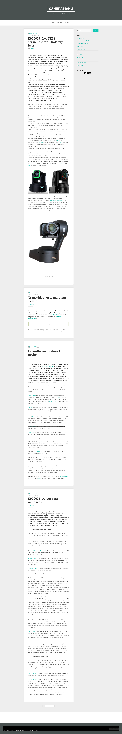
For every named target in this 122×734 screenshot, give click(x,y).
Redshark (58, 317)
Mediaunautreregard (81, 49)
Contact (67, 22)
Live (62, 465)
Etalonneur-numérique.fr (82, 43)
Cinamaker (30, 407)
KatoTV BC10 (31, 618)
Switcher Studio (32, 395)
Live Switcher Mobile (47, 366)
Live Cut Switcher (32, 426)
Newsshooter (32, 318)
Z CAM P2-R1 (31, 597)
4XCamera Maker (63, 476)
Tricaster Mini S (32, 679)
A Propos (60, 22)
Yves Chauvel (80, 65)
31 (51, 706)
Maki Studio (43, 442)
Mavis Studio (39, 451)
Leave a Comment (33, 33)
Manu (32, 49)
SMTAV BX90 (62, 163)
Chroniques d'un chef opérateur (84, 41)
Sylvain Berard (80, 57)
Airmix (33, 416)
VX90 (60, 142)
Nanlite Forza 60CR (32, 558)
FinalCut (40, 478)
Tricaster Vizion (32, 673)
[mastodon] (90, 73)
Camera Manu (61, 9)
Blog (53, 22)
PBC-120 (41, 142)
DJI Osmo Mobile (53, 401)
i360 (29, 165)
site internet (53, 315)
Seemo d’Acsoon (58, 397)
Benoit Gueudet (80, 38)
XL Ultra (59, 140)
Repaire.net (79, 54)
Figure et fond (80, 46)
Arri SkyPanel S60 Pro (33, 568)
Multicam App (52, 465)
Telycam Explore (32, 631)
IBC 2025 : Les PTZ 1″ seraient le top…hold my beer (45, 42)
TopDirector (31, 432)
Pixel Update (80, 51)
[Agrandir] (67, 215)
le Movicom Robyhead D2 (57, 200)
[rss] (85, 73)
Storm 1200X (43, 550)
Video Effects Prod (81, 62)
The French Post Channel (83, 60)
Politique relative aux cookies (34, 730)
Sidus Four (35, 550)
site (57, 411)
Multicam (40, 465)
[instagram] (87, 73)
